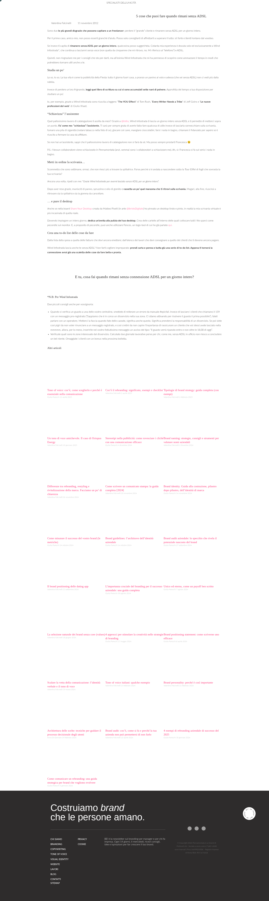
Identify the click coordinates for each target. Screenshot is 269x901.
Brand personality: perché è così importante (188, 682)
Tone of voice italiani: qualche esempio (127, 682)
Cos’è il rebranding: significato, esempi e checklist (134, 390)
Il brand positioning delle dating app (67, 586)
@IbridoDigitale (135, 208)
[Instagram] (197, 828)
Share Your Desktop (81, 208)
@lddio (125, 121)
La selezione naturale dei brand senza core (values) (76, 634)
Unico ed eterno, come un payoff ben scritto (189, 586)
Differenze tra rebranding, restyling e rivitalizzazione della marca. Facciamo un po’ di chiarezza (74, 490)
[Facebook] (190, 828)
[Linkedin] (204, 828)
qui (170, 225)
